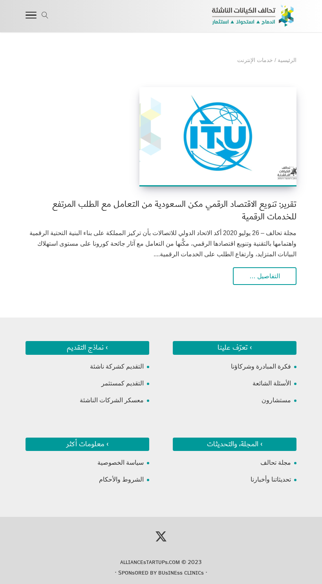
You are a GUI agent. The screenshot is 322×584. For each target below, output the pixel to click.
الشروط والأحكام (121, 479)
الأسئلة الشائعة (271, 383)
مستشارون (276, 400)
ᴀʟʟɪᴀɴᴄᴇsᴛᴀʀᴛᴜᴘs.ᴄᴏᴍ (150, 562)
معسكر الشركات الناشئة (112, 400)
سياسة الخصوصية (120, 462)
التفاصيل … (264, 276)
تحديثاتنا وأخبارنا (271, 479)
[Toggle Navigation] (31, 16)
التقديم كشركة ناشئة (117, 366)
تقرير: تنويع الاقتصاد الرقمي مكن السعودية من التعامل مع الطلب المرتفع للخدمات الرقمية (174, 210)
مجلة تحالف (275, 462)
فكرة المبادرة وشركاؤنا (261, 366)
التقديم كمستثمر (122, 383)
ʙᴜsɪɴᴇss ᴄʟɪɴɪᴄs (181, 573)
